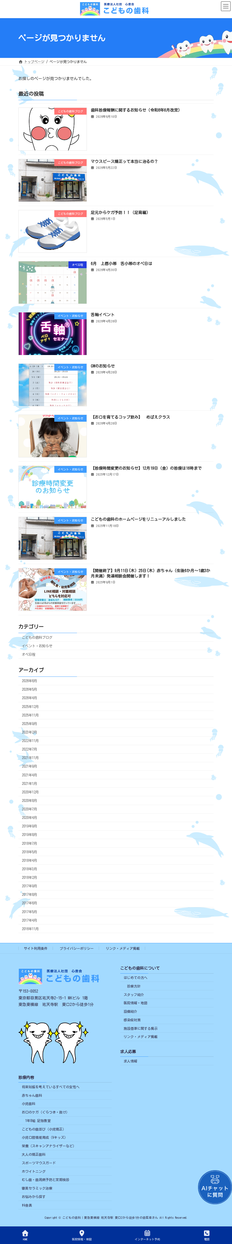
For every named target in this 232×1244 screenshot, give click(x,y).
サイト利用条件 (36, 948)
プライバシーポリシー (77, 948)
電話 (207, 1239)
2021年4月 (29, 774)
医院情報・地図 (135, 1003)
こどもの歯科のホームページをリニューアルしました (138, 519)
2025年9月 (29, 723)
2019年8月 (29, 834)
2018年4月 (29, 860)
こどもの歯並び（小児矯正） (44, 1129)
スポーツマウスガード (39, 1163)
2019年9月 (29, 826)
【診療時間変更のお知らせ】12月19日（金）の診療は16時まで (146, 468)
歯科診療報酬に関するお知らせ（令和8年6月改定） (136, 110)
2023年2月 (29, 732)
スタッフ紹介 (134, 994)
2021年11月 (30, 757)
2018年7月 (29, 843)
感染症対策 (132, 1020)
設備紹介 (130, 1011)
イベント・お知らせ (37, 646)
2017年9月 (29, 886)
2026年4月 (29, 697)
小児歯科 (28, 1104)
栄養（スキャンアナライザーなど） (49, 1146)
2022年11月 (30, 740)
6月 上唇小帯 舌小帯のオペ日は (121, 264)
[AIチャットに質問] (215, 1187)
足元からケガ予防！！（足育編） (120, 213)
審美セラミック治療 (37, 1188)
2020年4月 (29, 817)
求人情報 (130, 1061)
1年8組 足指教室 (38, 1120)
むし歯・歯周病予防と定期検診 (45, 1180)
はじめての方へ (135, 977)
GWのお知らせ (103, 366)
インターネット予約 (147, 1239)
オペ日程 (28, 654)
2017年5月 (29, 911)
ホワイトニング (34, 1171)
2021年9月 (29, 766)
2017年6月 (29, 903)
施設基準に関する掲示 (141, 1028)
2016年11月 (30, 928)
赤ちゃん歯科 (32, 1095)
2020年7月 (29, 809)
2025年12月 (30, 706)
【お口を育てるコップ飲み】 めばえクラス (130, 417)
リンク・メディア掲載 (123, 948)
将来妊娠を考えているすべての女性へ (51, 1086)
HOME (25, 1239)
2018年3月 (29, 869)
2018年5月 (29, 852)
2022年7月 (29, 749)
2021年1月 (29, 783)
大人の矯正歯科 (34, 1154)
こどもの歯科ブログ (37, 637)
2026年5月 (29, 689)
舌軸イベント (103, 315)
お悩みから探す (34, 1196)
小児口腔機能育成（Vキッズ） (45, 1137)
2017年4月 (29, 920)
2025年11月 (30, 715)
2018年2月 (29, 877)
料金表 (27, 1205)
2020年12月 (30, 792)
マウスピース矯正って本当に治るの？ (124, 161)
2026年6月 (29, 680)
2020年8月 (29, 800)
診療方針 (134, 986)
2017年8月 (29, 894)
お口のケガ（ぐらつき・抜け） (45, 1112)
